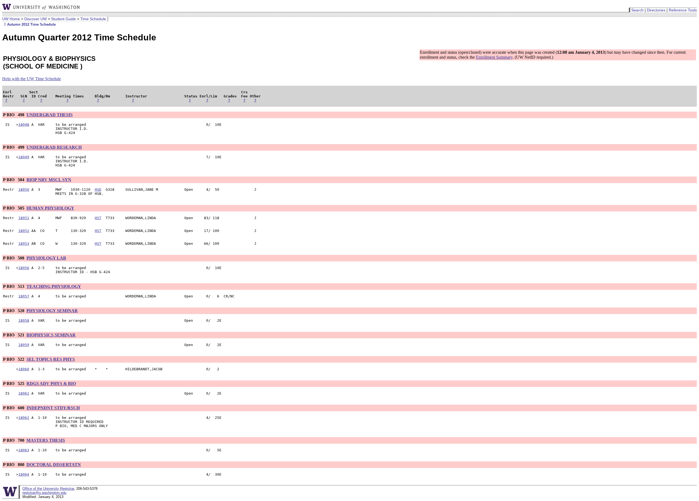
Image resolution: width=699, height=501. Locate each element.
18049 (23, 157)
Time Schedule (93, 19)
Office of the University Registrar (48, 489)
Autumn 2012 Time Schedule (31, 24)
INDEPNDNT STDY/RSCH (53, 407)
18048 (23, 125)
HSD (98, 189)
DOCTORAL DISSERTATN (53, 464)
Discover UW (35, 19)
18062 (23, 418)
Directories (656, 10)
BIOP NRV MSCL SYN (48, 179)
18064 (23, 474)
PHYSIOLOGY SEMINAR (52, 310)
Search (637, 10)
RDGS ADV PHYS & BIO (51, 383)
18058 (23, 320)
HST (98, 218)
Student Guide (63, 19)
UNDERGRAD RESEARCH (54, 147)
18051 (23, 218)
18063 (23, 450)
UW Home (11, 19)
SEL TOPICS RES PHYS (50, 359)
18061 (23, 393)
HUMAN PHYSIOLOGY (50, 208)
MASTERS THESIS (45, 440)
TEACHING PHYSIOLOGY (53, 286)
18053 (23, 243)
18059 (23, 345)
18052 (23, 231)
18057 (23, 296)
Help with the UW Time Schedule (31, 78)
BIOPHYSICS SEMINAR (51, 335)
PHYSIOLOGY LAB (46, 258)
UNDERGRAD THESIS (49, 114)
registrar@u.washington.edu (44, 493)
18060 (23, 369)
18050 (23, 189)
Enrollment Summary (494, 57)
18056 (23, 268)
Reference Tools (683, 10)
